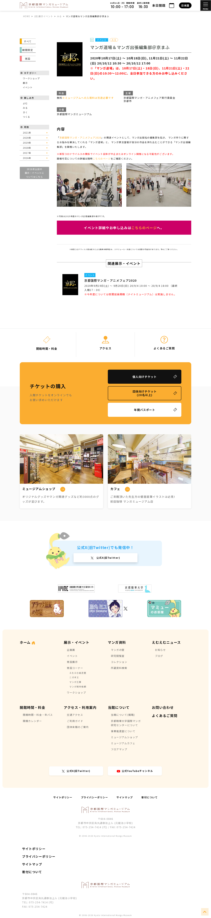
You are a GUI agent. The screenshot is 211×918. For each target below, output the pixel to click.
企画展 (71, 650)
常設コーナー (75, 668)
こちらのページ (102, 158)
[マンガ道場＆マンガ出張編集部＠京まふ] (73, 59)
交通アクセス (75, 715)
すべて (28, 41)
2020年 (27, 137)
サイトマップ (124, 797)
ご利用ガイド (75, 721)
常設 (27, 58)
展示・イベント (76, 642)
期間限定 (27, 50)
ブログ (159, 656)
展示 (25, 82)
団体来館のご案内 (78, 727)
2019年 (27, 142)
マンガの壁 (117, 650)
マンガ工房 (75, 681)
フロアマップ (119, 749)
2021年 (27, 132)
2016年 (27, 158)
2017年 (27, 152)
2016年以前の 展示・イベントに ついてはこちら (34, 172)
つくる (26, 116)
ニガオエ (74, 677)
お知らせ (160, 650)
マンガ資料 (117, 642)
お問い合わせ (163, 707)
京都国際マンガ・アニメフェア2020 (80, 137)
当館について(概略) (123, 715)
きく (25, 112)
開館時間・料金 (32, 707)
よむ (25, 103)
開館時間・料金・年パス (38, 715)
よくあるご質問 (164, 715)
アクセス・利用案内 (80, 707)
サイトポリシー (62, 797)
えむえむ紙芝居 (77, 672)
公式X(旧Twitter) (107, 557)
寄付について (149, 797)
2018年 (27, 147)
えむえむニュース (166, 642)
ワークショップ (31, 78)
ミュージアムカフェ (123, 743)
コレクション (119, 662)
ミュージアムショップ (124, 737)
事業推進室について (123, 731)
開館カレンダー (32, 721)
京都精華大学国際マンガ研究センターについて (126, 723)
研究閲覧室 (117, 656)
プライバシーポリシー (94, 797)
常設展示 (72, 662)
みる (25, 107)
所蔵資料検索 (119, 668)
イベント (27, 87)
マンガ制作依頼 (77, 686)
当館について (119, 707)
